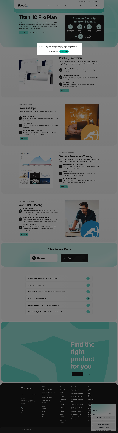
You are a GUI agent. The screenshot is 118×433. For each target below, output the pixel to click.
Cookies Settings (54, 51)
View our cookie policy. (70, 47)
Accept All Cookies (64, 51)
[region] (59, 49)
